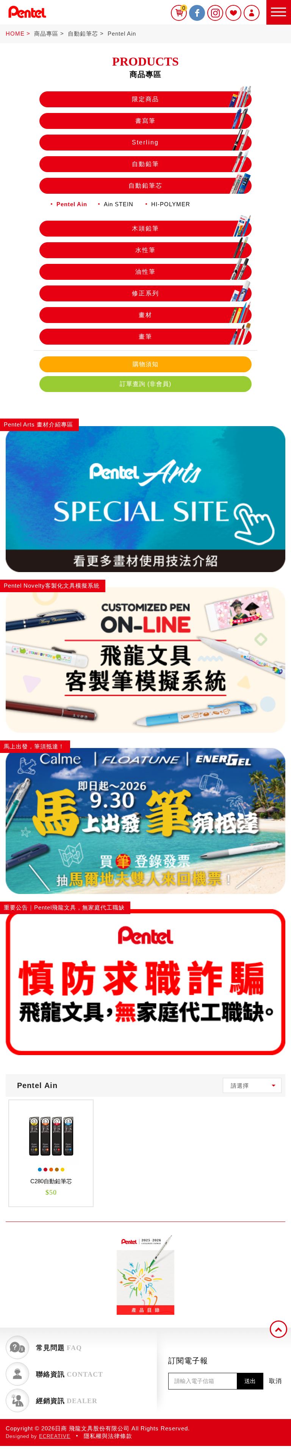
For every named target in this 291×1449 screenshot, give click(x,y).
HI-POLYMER (170, 204)
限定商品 (145, 99)
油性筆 (145, 271)
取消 (275, 1381)
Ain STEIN (118, 204)
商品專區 (46, 33)
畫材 (145, 315)
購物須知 (145, 364)
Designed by (38, 1436)
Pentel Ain (122, 33)
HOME (15, 33)
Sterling (145, 142)
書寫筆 (145, 121)
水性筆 (145, 250)
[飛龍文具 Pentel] (27, 20)
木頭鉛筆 (145, 228)
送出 (250, 1381)
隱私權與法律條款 (108, 1436)
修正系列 (145, 293)
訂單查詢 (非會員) (145, 384)
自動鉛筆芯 (83, 33)
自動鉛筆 (145, 164)
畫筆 (145, 336)
